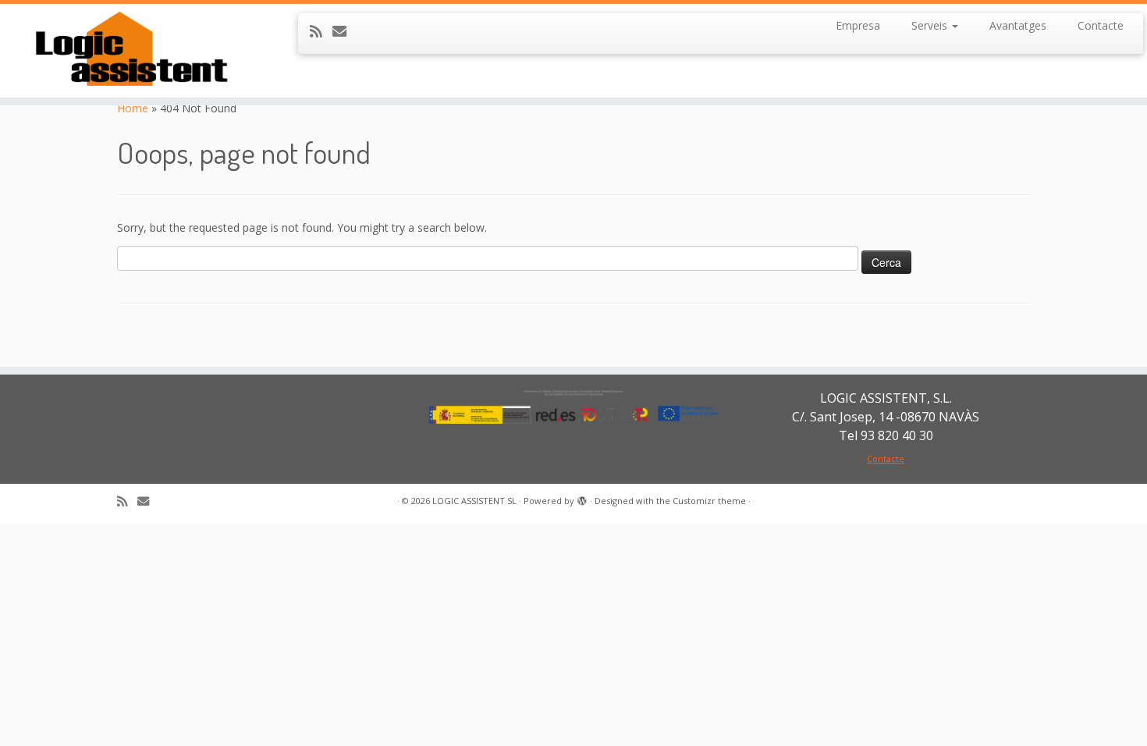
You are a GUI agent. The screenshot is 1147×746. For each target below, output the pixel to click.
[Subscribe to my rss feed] (321, 31)
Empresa (858, 25)
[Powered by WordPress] (582, 497)
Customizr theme (709, 500)
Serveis (930, 25)
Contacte (1101, 25)
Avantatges (1017, 25)
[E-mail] (344, 31)
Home (132, 108)
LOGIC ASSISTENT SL (474, 500)
